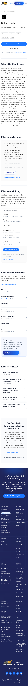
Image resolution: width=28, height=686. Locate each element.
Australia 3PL (20, 590)
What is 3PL (19, 630)
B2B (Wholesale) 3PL (6, 613)
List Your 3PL (20, 516)
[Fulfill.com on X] (10, 673)
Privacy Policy (8, 682)
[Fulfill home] (4, 3)
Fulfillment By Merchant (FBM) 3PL (6, 642)
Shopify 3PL (5, 583)
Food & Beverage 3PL (5, 572)
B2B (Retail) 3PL (6, 617)
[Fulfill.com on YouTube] (21, 673)
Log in (11, 3)
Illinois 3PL (19, 581)
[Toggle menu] (26, 3)
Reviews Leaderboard (5, 531)
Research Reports (19, 616)
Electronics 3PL (6, 577)
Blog (17, 605)
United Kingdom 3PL (21, 585)
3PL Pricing (19, 513)
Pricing (18, 33)
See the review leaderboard (11, 177)
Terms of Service (18, 682)
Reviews (12, 33)
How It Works (5, 516)
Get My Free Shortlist (11, 353)
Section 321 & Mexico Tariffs (20, 650)
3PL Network (20, 510)
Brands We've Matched (5, 526)
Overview (4, 33)
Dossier (18, 612)
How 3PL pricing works (8, 259)
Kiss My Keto (20, 554)
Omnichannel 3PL (5, 608)
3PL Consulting (20, 526)
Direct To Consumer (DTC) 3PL (6, 622)
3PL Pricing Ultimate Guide (20, 634)
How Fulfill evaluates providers (13, 457)
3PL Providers (4, 11)
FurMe (18, 548)
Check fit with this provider (13, 44)
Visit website (13, 48)
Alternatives (5, 37)
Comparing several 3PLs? (14, 52)
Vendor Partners (21, 522)
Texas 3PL (19, 575)
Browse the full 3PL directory (8, 284)
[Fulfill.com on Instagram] (17, 673)
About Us (4, 542)
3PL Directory (5, 519)
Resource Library (19, 621)
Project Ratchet (21, 545)
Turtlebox (19, 542)
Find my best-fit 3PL (13, 452)
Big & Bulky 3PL (6, 580)
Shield (18, 558)
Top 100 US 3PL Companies (21, 645)
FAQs (12, 37)
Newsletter (19, 608)
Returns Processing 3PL (6, 635)
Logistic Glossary (19, 626)
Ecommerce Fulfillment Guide (21, 640)
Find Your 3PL (19, 3)
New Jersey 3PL (21, 572)
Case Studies (5, 522)
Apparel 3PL (5, 568)
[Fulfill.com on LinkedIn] (7, 673)
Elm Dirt (18, 551)
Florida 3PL (19, 578)
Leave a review (10, 172)
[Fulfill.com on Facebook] (14, 673)
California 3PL (20, 568)
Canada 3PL (19, 593)
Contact (4, 545)
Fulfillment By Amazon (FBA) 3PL (5, 629)
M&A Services (20, 519)
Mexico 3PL (19, 596)
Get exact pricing (10, 249)
